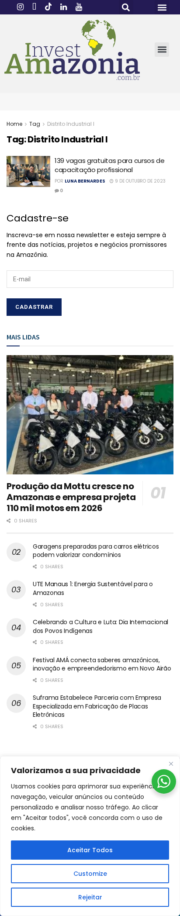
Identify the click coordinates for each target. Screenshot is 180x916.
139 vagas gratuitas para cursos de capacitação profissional (110, 165)
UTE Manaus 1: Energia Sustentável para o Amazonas (93, 588)
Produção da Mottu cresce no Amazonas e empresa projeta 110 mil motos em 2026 (71, 497)
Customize (90, 873)
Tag (34, 124)
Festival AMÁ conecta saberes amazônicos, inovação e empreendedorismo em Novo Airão (102, 664)
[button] (126, 7)
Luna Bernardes (85, 181)
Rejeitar (90, 897)
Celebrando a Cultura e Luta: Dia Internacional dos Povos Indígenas (100, 626)
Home (14, 124)
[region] (90, 836)
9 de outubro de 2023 (140, 181)
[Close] (171, 763)
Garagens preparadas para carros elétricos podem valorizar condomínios (96, 551)
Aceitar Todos (90, 850)
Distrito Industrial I (70, 124)
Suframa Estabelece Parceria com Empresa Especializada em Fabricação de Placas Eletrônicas (97, 706)
